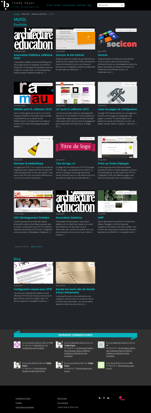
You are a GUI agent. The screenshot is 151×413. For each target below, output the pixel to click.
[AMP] (117, 201)
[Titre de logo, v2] (75, 147)
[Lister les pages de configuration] (117, 92)
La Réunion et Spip (23, 398)
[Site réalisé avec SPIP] (122, 398)
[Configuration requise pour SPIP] (33, 272)
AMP (101, 217)
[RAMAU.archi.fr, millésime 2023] (33, 92)
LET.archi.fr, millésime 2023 (72, 109)
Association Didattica (69, 217)
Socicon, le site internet (70, 55)
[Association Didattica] (75, 201)
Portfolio (57, 5)
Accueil (49, 5)
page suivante (36, 246)
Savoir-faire (81, 5)
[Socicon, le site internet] (75, 38)
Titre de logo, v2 (65, 163)
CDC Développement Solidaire (31, 217)
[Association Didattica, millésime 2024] (33, 38)
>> (122, 5)
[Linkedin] (108, 398)
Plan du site (62, 398)
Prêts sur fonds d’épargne (113, 163)
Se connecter (63, 403)
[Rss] (99, 398)
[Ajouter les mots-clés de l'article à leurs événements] (75, 272)
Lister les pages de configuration (117, 109)
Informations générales (25, 407)
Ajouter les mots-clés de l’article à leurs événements (75, 291)
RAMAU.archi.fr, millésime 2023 (33, 109)
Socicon (103, 55)
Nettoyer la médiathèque (28, 163)
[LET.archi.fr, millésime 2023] (75, 92)
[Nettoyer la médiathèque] (33, 147)
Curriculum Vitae (68, 5)
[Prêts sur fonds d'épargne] (117, 147)
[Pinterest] (104, 398)
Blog (89, 5)
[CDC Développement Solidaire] (33, 201)
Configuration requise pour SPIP (33, 289)
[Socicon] (117, 38)
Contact (19, 403)
